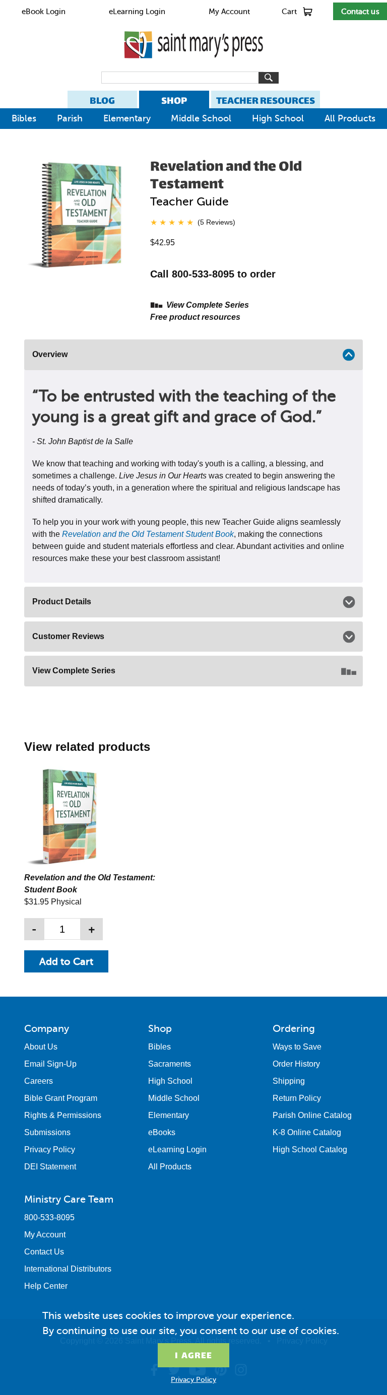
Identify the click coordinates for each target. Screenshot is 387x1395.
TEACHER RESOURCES (265, 100)
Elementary (127, 118)
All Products (350, 118)
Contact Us (44, 1251)
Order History (296, 1064)
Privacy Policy (49, 1149)
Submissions (47, 1132)
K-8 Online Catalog (307, 1132)
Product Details (61, 601)
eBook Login (44, 11)
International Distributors (67, 1269)
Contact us (360, 11)
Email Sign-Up (50, 1064)
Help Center (46, 1286)
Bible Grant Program (60, 1098)
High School (278, 118)
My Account (229, 11)
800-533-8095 (49, 1217)
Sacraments (169, 1064)
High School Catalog (310, 1149)
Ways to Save (297, 1046)
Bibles (24, 118)
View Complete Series (207, 305)
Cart (289, 11)
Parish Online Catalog (312, 1115)
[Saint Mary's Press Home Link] (193, 66)
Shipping (289, 1081)
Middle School (201, 118)
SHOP (174, 100)
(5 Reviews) (216, 222)
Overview (50, 354)
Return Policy (297, 1098)
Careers (38, 1081)
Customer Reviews (68, 636)
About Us (40, 1046)
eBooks (161, 1132)
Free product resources (195, 317)
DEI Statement (50, 1166)
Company (46, 1028)
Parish (70, 118)
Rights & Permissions (62, 1115)
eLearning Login (137, 11)
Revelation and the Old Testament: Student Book (89, 883)
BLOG (102, 100)
